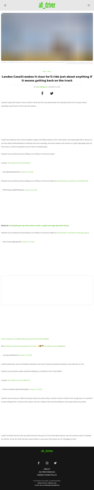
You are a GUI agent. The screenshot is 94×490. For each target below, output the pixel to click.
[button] (5, 5)
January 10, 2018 (26, 172)
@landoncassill (61, 181)
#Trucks (33, 346)
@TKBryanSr (9, 346)
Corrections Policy (47, 475)
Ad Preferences (47, 472)
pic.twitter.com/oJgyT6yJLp (78, 232)
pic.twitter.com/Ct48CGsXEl (77, 181)
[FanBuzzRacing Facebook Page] (39, 463)
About (47, 469)
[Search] (88, 5)
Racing (47, 71)
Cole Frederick (41, 87)
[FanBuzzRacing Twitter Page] (55, 463)
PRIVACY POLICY (42, 483)
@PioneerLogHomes (22, 346)
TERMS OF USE (52, 483)
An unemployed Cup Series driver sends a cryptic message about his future (38, 225)
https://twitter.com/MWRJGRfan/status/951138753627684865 (25, 339)
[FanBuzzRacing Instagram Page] (47, 463)
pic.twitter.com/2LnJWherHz (19, 380)
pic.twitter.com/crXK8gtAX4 (54, 346)
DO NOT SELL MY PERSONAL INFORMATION (47, 485)
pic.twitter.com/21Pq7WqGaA (19, 163)
